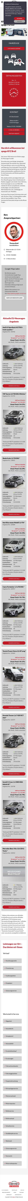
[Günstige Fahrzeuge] (14, 1184)
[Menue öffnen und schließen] (2, 2)
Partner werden (6, 1192)
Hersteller (14, 1190)
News (15, 1192)
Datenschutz (18, 1194)
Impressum (8, 1194)
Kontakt (22, 1192)
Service (22, 1190)
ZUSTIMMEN (19, 18)
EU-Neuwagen (5, 1190)
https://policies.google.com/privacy (16, 293)
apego (13, 1197)
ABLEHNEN (19, 21)
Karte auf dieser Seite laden (14, 298)
